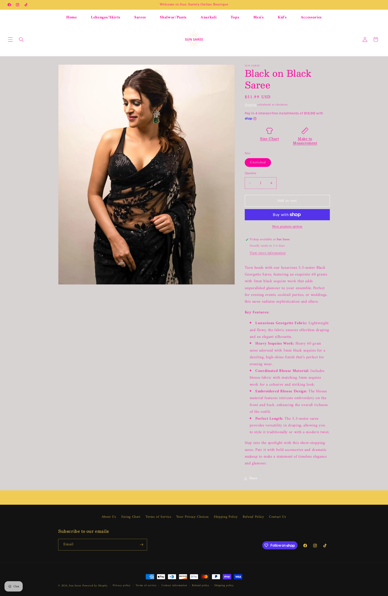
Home (71, 17)
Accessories (311, 17)
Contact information (174, 585)
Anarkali (208, 17)
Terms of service (146, 585)
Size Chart (269, 138)
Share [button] (253, 478)
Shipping (250, 104)
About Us (109, 517)
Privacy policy (122, 585)
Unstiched (258, 162)
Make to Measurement (305, 141)
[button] (10, 39)
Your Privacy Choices (192, 517)
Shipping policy (224, 585)
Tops (235, 17)
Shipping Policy (226, 517)
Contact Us (277, 517)
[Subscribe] (141, 544)
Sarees (140, 17)
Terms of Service (158, 517)
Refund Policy (253, 517)
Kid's (282, 17)
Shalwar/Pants (173, 17)
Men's (258, 17)
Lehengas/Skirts (105, 17)
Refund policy (200, 585)
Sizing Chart (131, 517)
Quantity (251, 173)
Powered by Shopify (95, 585)
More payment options (287, 226)
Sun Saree (75, 585)
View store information (268, 253)
